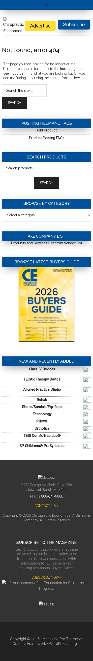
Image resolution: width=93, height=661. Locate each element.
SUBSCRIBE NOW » (46, 577)
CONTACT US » (46, 506)
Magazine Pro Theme (60, 639)
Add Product (46, 130)
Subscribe (74, 24)
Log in (75, 643)
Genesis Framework (29, 643)
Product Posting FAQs (46, 138)
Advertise (40, 26)
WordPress (58, 643)
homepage (68, 69)
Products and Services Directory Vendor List (46, 243)
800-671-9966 (52, 496)
